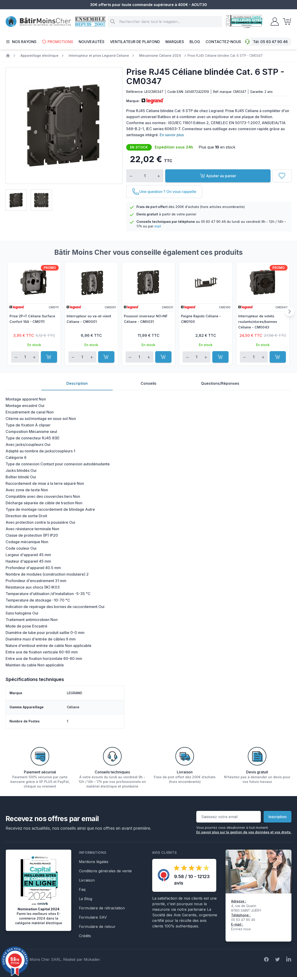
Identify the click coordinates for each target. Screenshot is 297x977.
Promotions (60, 41)
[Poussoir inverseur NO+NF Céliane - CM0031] (148, 282)
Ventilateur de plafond (135, 41)
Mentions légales (93, 861)
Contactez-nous (223, 41)
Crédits (85, 935)
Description (77, 383)
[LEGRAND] (152, 101)
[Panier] (285, 21)
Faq (82, 889)
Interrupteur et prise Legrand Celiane (99, 55)
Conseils (148, 383)
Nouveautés (91, 41)
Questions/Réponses (220, 383)
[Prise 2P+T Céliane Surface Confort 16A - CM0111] (34, 282)
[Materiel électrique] (8, 55)
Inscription (277, 816)
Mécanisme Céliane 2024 (160, 55)
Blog (195, 41)
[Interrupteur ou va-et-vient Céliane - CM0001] (91, 282)
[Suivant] (289, 311)
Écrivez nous (241, 929)
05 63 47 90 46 (274, 41)
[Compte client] (273, 21)
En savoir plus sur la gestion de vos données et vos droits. (243, 832)
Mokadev (92, 959)
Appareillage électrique (39, 55)
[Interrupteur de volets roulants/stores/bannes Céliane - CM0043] (262, 282)
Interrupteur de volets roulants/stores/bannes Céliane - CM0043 (257, 321)
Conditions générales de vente (105, 871)
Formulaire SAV (93, 917)
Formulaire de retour (97, 926)
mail (157, 226)
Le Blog (85, 898)
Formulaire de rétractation (102, 908)
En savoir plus (172, 134)
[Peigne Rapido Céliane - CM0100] (205, 282)
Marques (174, 41)
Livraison (87, 880)
